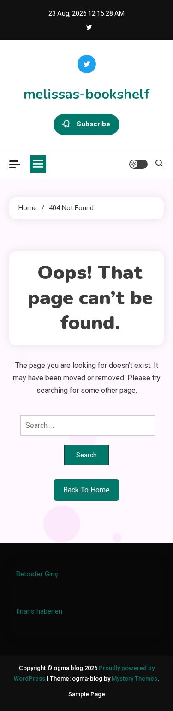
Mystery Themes (134, 678)
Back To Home (86, 490)
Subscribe (93, 124)
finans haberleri (39, 611)
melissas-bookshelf (87, 94)
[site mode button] (138, 164)
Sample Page (86, 694)
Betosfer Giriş (37, 574)
